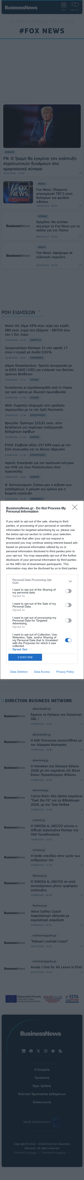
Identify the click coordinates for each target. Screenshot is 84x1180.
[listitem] (42, 581)
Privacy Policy (65, 671)
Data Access (42, 671)
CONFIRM (25, 657)
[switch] (68, 591)
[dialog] (42, 590)
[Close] (76, 508)
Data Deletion (19, 671)
